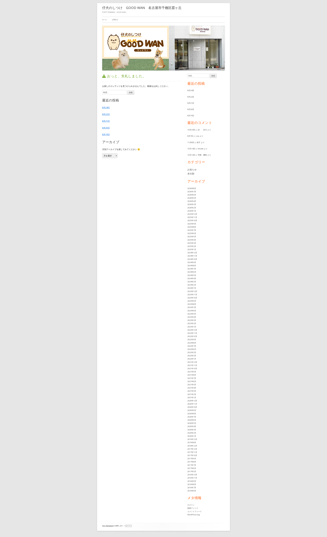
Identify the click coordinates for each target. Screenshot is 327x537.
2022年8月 (191, 343)
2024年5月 (191, 275)
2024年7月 (191, 268)
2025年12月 (192, 214)
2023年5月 (191, 314)
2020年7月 (191, 417)
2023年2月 (191, 323)
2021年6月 (191, 381)
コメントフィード (194, 511)
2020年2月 (191, 433)
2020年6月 (191, 420)
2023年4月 (191, 317)
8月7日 (190, 136)
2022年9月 (191, 339)
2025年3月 (191, 243)
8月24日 (106, 107)
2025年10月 (192, 220)
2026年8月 (191, 188)
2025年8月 (191, 227)
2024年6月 (191, 272)
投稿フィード (192, 508)
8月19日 (106, 134)
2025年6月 (191, 233)
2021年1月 (191, 397)
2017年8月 (191, 461)
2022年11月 (192, 333)
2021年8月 (191, 375)
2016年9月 (191, 481)
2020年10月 (192, 407)
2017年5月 (191, 471)
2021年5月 (191, 384)
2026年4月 (191, 201)
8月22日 (106, 114)
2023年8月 (191, 304)
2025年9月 (191, 224)
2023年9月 (191, 301)
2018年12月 (192, 446)
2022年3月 (191, 352)
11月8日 (190, 142)
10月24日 (191, 130)
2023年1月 (191, 326)
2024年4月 (191, 278)
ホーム (104, 20)
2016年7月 (191, 487)
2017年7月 (191, 465)
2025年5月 (191, 236)
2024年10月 (192, 259)
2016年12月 (192, 474)
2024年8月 (191, 265)
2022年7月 (191, 346)
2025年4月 (191, 240)
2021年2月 (191, 394)
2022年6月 (191, 349)
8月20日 (106, 127)
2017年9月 (191, 458)
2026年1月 (191, 211)
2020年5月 (191, 423)
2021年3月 (191, 391)
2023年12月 (192, 291)
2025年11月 (192, 217)
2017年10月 (192, 455)
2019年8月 (191, 442)
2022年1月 (191, 359)
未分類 (190, 173)
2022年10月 (192, 336)
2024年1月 (191, 288)
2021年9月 (191, 371)
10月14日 (191, 148)
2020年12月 (192, 400)
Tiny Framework (108, 526)
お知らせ (192, 169)
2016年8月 (191, 484)
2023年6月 (191, 310)
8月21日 (106, 121)
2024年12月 (192, 252)
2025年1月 (191, 249)
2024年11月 (192, 256)
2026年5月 (191, 198)
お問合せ (115, 20)
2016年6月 (191, 490)
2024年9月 (191, 262)
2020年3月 (191, 429)
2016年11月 (192, 478)
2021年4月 (191, 388)
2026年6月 (191, 195)
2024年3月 (191, 281)
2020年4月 (191, 426)
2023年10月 (192, 297)
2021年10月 (192, 368)
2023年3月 (191, 320)
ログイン (191, 505)
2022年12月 (192, 330)
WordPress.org (193, 514)
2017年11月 (192, 452)
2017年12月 (192, 449)
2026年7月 (191, 191)
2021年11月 (192, 365)
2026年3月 (191, 204)
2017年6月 (191, 468)
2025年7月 (191, 230)
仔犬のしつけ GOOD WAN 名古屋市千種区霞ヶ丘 (142, 7)
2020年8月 (191, 413)
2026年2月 (191, 207)
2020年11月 (192, 404)
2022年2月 (191, 355)
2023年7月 (191, 307)
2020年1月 (191, 436)
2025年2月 (191, 246)
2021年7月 (191, 378)
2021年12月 (192, 362)
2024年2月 (191, 285)
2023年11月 (192, 294)
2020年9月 (191, 410)
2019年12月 (192, 439)
